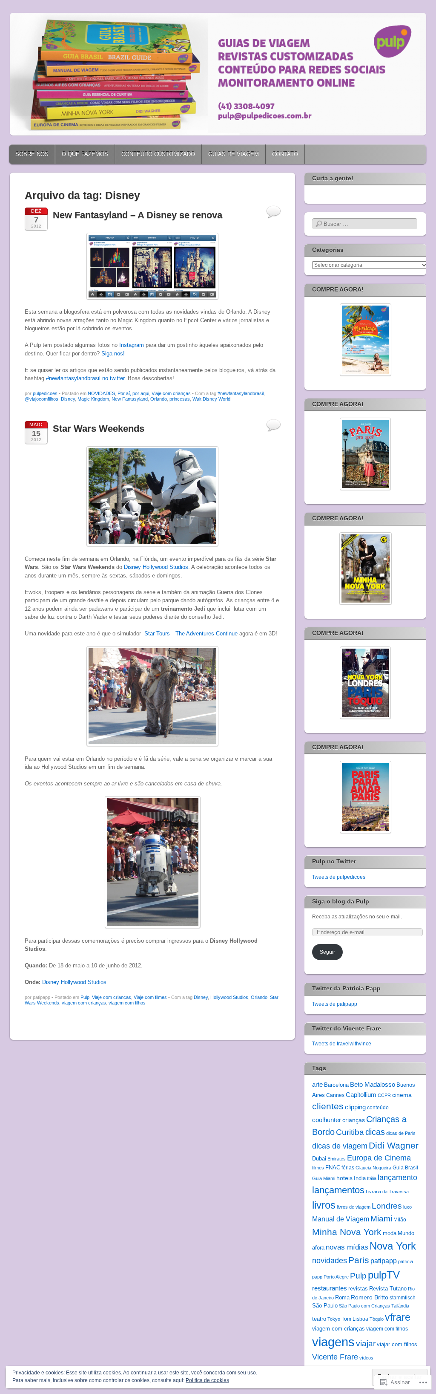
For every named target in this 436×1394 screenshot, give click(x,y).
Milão (399, 1219)
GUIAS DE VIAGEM (233, 154)
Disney (68, 398)
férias (347, 1167)
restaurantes (329, 1288)
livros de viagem (353, 1206)
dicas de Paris (401, 1133)
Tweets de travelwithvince (341, 1044)
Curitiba (350, 1132)
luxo (407, 1206)
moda (389, 1233)
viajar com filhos (397, 1345)
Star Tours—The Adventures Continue (191, 633)
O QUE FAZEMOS (85, 154)
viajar (366, 1343)
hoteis (344, 1178)
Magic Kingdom (93, 398)
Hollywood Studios (229, 997)
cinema (402, 1094)
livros (324, 1205)
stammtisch (403, 1297)
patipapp (383, 1260)
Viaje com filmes (150, 997)
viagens (333, 1342)
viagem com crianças (84, 1002)
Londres (387, 1205)
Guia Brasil (405, 1167)
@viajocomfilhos (41, 398)
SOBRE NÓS (32, 154)
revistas (358, 1288)
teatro (319, 1319)
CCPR (384, 1095)
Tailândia (400, 1305)
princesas (179, 398)
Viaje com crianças (171, 393)
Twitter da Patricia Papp (346, 988)
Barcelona (336, 1085)
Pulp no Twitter (334, 861)
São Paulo (325, 1306)
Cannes (335, 1095)
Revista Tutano (388, 1288)
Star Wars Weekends (98, 428)
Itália (371, 1178)
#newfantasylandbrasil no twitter (85, 378)
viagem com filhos (127, 1002)
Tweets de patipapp (334, 1004)
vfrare (397, 1317)
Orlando (158, 398)
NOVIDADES (101, 393)
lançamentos (338, 1190)
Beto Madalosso (372, 1084)
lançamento (397, 1177)
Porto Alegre (336, 1276)
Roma (342, 1298)
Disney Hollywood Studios (156, 567)
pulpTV (384, 1275)
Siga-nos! (113, 353)
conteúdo (378, 1107)
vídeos (366, 1357)
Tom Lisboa (354, 1319)
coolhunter (326, 1120)
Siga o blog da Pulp (340, 901)
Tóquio (377, 1319)
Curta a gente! (332, 178)
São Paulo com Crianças (364, 1305)
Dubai (319, 1158)
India (360, 1178)
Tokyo (333, 1319)
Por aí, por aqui (133, 393)
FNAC (332, 1167)
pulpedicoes (45, 393)
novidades (329, 1260)
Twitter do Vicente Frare (346, 1028)
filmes (318, 1167)
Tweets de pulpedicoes (338, 877)
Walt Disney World (211, 398)
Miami (381, 1218)
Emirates (336, 1158)
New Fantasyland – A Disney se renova (137, 215)
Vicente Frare (335, 1357)
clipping (355, 1107)
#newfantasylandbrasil (241, 393)
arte (317, 1084)
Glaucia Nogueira (373, 1167)
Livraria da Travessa (387, 1191)
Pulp (84, 997)
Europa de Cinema (379, 1158)
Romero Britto (369, 1297)
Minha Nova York (347, 1232)
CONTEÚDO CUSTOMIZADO (158, 154)
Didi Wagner (394, 1145)
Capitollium (361, 1094)
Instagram (131, 345)
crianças (353, 1120)
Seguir (327, 952)
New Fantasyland (130, 398)
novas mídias (347, 1247)
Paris (358, 1260)
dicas (375, 1132)
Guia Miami (323, 1178)
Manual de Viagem (340, 1219)
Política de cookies (207, 1380)
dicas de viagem (339, 1146)
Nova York (393, 1246)
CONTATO (285, 154)
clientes (328, 1106)
